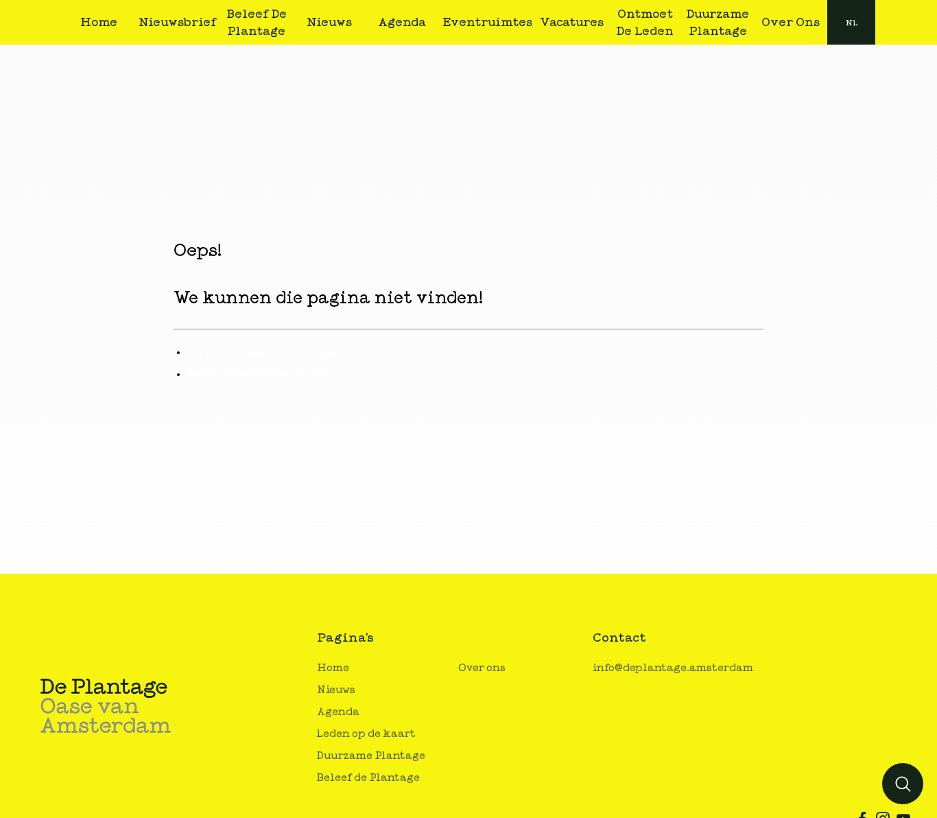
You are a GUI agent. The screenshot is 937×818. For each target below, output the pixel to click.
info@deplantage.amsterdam (673, 668)
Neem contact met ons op (257, 374)
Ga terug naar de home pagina (272, 352)
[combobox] (851, 22)
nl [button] (851, 23)
